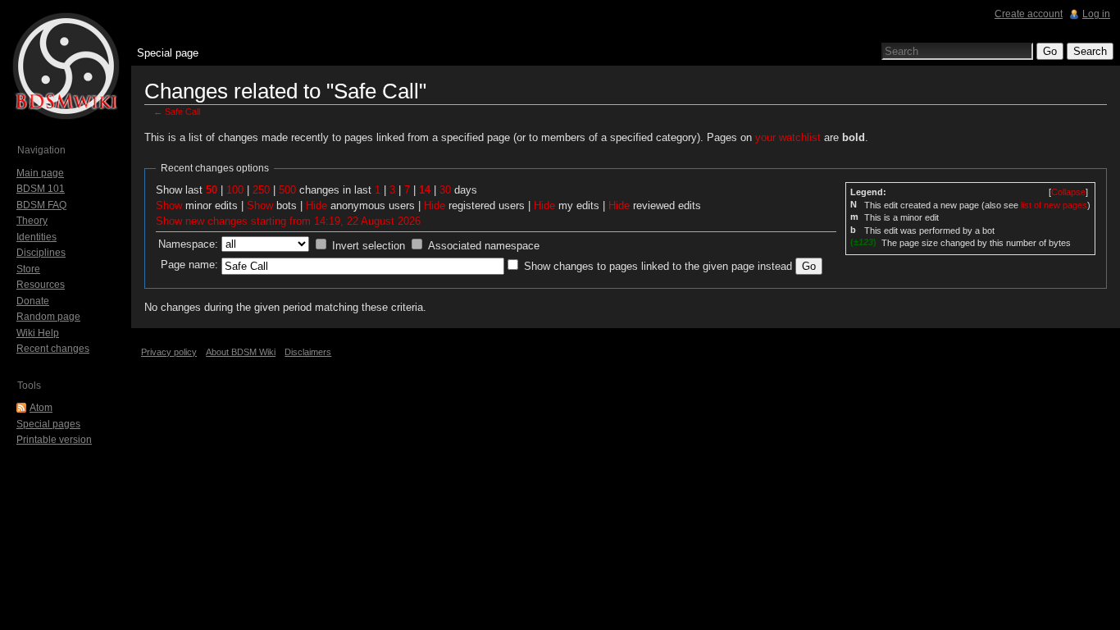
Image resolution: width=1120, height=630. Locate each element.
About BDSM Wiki (240, 352)
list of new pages (1054, 205)
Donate (32, 301)
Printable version (54, 439)
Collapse (1068, 192)
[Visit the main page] (65, 65)
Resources (40, 284)
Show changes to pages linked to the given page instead (658, 266)
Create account (1029, 14)
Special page (167, 53)
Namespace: (188, 244)
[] (1068, 192)
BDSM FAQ (41, 205)
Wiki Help (37, 333)
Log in (1096, 14)
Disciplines (41, 252)
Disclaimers (308, 352)
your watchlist (788, 137)
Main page (40, 173)
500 (287, 190)
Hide (316, 205)
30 (445, 190)
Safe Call (182, 111)
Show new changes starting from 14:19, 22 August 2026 (288, 221)
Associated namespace (484, 246)
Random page (48, 316)
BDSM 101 (40, 188)
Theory (32, 220)
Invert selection (368, 246)
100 (235, 190)
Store (28, 269)
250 (261, 190)
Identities (36, 237)
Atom (41, 407)
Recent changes (52, 348)
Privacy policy (169, 352)
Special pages (48, 424)
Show (169, 205)
